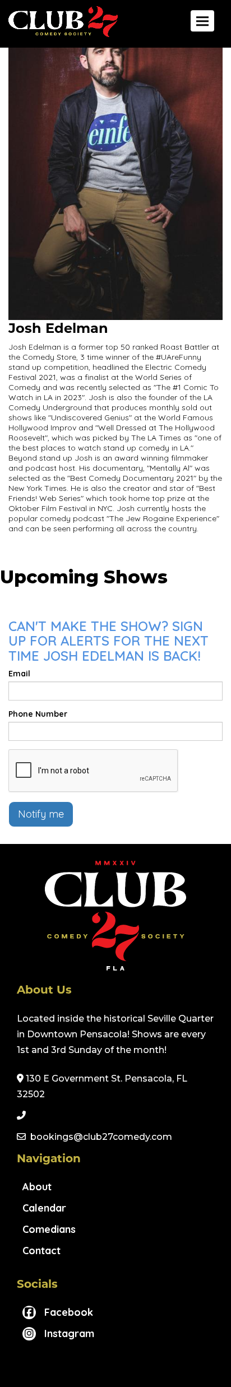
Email (19, 674)
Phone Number (37, 714)
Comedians (49, 1229)
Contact (41, 1250)
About (37, 1186)
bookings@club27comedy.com (101, 1136)
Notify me (41, 814)
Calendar (44, 1208)
